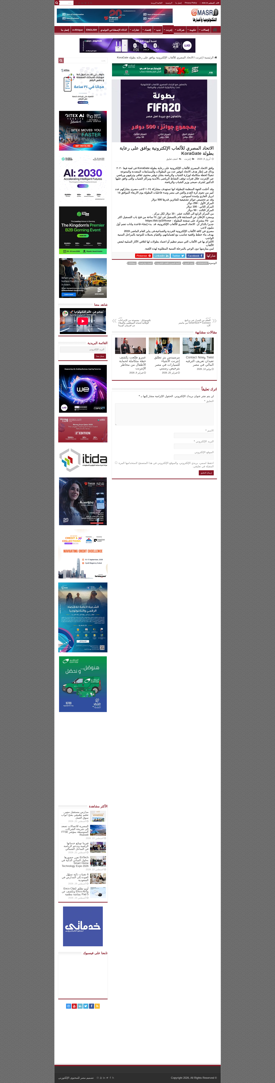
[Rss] (91, 3)
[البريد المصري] (164, 69)
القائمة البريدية (156, 3)
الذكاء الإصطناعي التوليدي (113, 29)
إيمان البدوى (188, 263)
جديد (158, 29)
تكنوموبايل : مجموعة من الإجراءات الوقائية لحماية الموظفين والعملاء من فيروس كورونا (134, 322)
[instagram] (76, 3)
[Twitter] (85, 3)
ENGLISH (91, 29)
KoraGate (202, 263)
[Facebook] (88, 3)
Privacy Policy (191, 3)
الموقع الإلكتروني (204, 452)
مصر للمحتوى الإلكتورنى (72, 1077)
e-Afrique (77, 29)
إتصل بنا (178, 3)
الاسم (209, 430)
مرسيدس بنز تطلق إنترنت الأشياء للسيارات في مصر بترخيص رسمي (167, 363)
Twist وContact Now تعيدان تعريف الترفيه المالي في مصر (200, 361)
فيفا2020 (132, 263)
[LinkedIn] (82, 3)
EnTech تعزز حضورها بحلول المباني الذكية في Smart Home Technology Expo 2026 (74, 862)
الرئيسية (169, 3)
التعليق (209, 401)
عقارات (135, 29)
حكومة (193, 29)
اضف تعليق (172, 159)
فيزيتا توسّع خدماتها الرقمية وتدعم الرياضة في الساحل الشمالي (76, 846)
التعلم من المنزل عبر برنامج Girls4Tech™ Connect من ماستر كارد (195, 322)
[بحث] (56, 2)
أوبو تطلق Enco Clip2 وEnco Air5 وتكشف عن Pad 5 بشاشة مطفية (75, 891)
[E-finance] (115, 15)
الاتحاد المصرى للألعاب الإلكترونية (168, 263)
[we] (137, 45)
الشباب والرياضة (146, 263)
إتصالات (205, 29)
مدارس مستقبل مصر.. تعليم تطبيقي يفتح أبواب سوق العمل (74, 815)
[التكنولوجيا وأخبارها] (204, 15)
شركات (180, 29)
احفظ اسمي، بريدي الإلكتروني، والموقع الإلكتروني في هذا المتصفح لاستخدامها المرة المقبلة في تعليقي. (166, 465)
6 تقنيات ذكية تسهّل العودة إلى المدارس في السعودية (75, 877)
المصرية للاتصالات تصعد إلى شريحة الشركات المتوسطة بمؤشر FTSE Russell (74, 830)
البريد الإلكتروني (204, 441)
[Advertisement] (164, 293)
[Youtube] (79, 3)
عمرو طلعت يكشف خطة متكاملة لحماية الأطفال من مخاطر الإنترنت (132, 363)
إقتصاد (148, 29)
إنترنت (169, 29)
